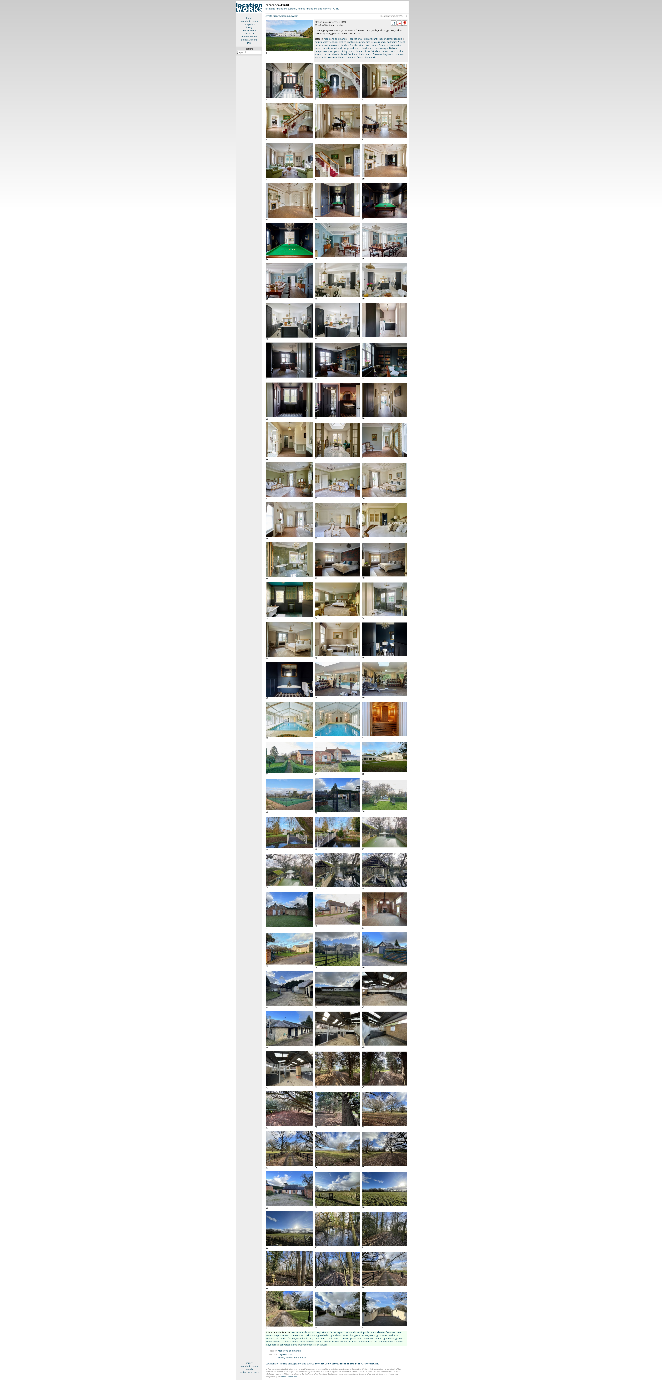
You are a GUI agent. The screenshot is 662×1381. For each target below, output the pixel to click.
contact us (249, 33)
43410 (336, 8)
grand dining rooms (344, 51)
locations (270, 8)
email (353, 1363)
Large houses (285, 1354)
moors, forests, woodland (328, 48)
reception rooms (323, 51)
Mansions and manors (290, 1350)
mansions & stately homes (291, 8)
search (249, 1369)
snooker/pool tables (386, 48)
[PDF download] (399, 24)
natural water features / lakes (330, 41)
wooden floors (355, 57)
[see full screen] (393, 23)
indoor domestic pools (390, 38)
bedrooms (368, 48)
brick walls (370, 57)
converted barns (337, 57)
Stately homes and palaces (292, 1357)
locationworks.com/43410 (393, 15)
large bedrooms (352, 48)
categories (249, 24)
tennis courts (388, 51)
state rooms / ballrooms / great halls (309, 1335)
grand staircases (330, 45)
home (249, 17)
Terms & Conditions (289, 1376)
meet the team (249, 36)
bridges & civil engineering (355, 45)
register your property (249, 1372)
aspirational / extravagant (363, 38)
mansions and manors (319, 8)
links (249, 42)
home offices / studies (368, 51)
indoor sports (314, 1341)
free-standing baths (383, 54)
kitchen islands (331, 54)
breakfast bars (349, 54)
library (249, 27)
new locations (249, 30)
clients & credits (249, 39)
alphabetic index (249, 21)
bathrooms (365, 54)
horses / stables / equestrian (386, 45)
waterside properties (359, 41)
